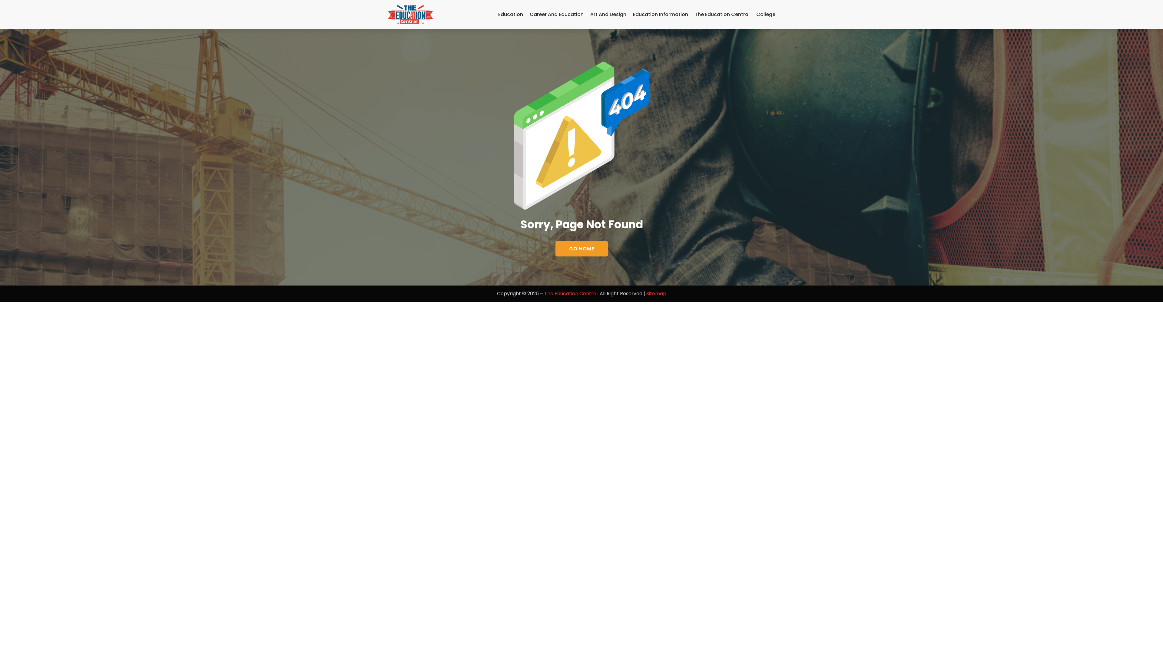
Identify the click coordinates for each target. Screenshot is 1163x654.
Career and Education (557, 14)
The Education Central (722, 14)
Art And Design (608, 14)
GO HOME (581, 248)
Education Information (660, 14)
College (765, 14)
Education (510, 14)
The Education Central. (571, 293)
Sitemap (656, 293)
